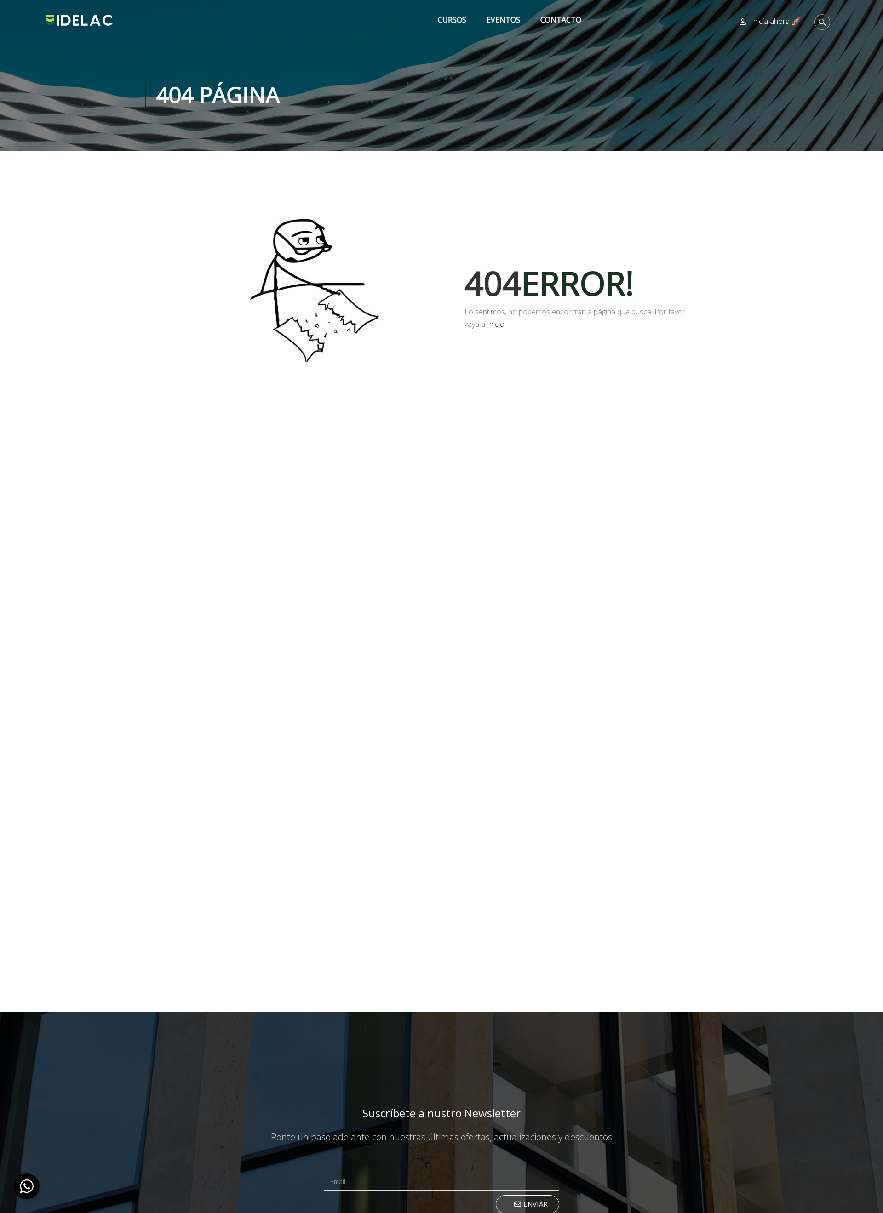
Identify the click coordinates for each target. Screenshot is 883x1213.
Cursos (452, 20)
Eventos (503, 20)
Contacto (560, 20)
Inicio (496, 324)
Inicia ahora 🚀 (776, 21)
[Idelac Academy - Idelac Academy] (79, 19)
